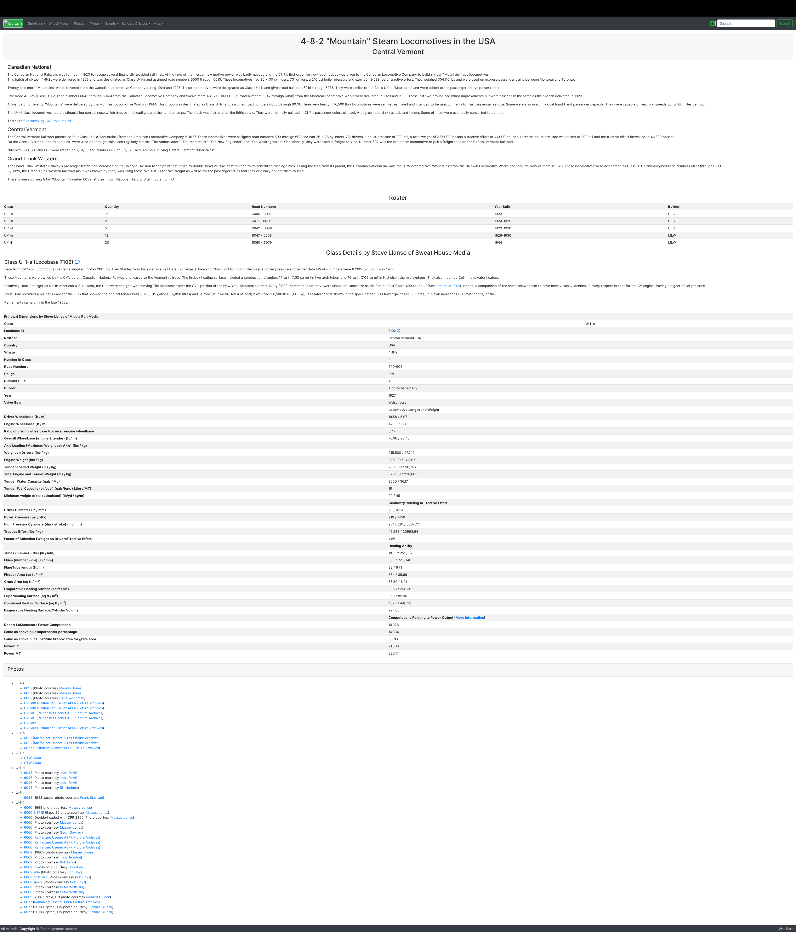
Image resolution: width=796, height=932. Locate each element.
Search (784, 23)
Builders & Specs (135, 23)
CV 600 (30, 703)
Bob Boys (67, 862)
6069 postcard (35, 877)
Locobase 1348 (448, 286)
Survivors (35, 23)
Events (110, 23)
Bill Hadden (69, 788)
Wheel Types (58, 23)
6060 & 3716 (34, 812)
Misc (157, 23)
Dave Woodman (71, 698)
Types (95, 23)
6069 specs (33, 882)
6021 (28, 743)
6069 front (32, 867)
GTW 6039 (32, 758)
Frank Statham (91, 797)
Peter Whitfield (71, 887)
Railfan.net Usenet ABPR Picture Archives (70, 703)
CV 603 (30, 728)
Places (79, 23)
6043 (28, 773)
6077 (28, 902)
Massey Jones (70, 688)
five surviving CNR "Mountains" (47, 121)
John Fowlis (69, 773)
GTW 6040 (32, 763)
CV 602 (30, 723)
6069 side (32, 872)
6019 (28, 738)
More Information (470, 617)
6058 (28, 797)
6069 (28, 852)
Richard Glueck (98, 897)
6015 (28, 688)
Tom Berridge (70, 857)
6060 (28, 807)
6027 (28, 748)
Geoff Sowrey (71, 832)
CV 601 (29, 713)
